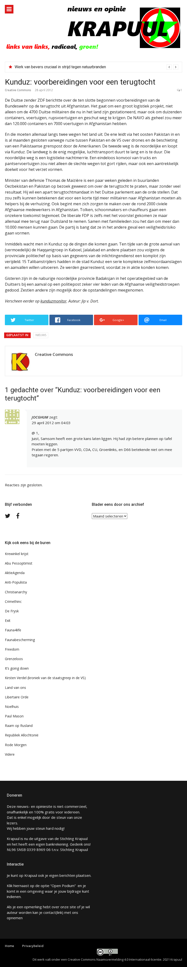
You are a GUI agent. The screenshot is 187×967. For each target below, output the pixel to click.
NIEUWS (41, 335)
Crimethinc (13, 601)
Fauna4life (13, 630)
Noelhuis (12, 706)
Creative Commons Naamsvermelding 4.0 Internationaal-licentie (114, 959)
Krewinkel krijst (16, 553)
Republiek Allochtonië (21, 735)
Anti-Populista (16, 582)
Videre (10, 754)
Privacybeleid (33, 946)
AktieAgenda (15, 572)
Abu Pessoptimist (18, 563)
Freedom (12, 649)
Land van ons (15, 687)
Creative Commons (18, 90)
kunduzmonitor (53, 301)
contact (49, 912)
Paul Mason (14, 716)
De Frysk (12, 611)
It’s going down (17, 668)
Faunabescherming (20, 639)
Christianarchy (16, 592)
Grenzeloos (14, 658)
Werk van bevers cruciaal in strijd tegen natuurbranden (60, 67)
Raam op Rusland (19, 725)
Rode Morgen (16, 744)
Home (9, 946)
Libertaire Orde (16, 697)
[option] (96, 67)
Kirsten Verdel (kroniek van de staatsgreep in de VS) (45, 677)
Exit (7, 620)
